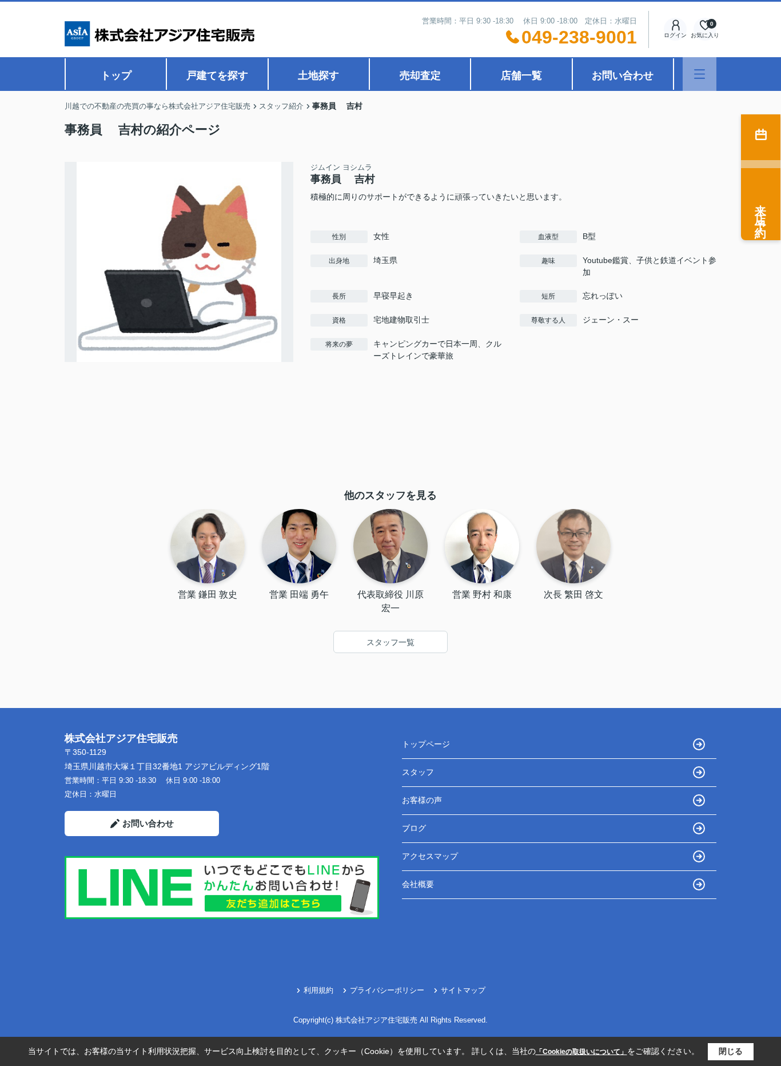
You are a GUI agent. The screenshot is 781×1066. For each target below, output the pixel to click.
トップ (116, 75)
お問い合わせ (623, 75)
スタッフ (418, 772)
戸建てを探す (217, 75)
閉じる (731, 1051)
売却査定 (420, 75)
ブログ (414, 828)
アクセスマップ (430, 856)
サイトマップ (463, 990)
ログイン (675, 35)
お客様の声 (422, 800)
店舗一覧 (521, 75)
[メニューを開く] (699, 74)
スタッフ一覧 (390, 642)
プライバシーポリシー (387, 990)
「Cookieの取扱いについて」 (581, 1052)
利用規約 (318, 990)
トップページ (426, 744)
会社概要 (418, 884)
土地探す (318, 75)
